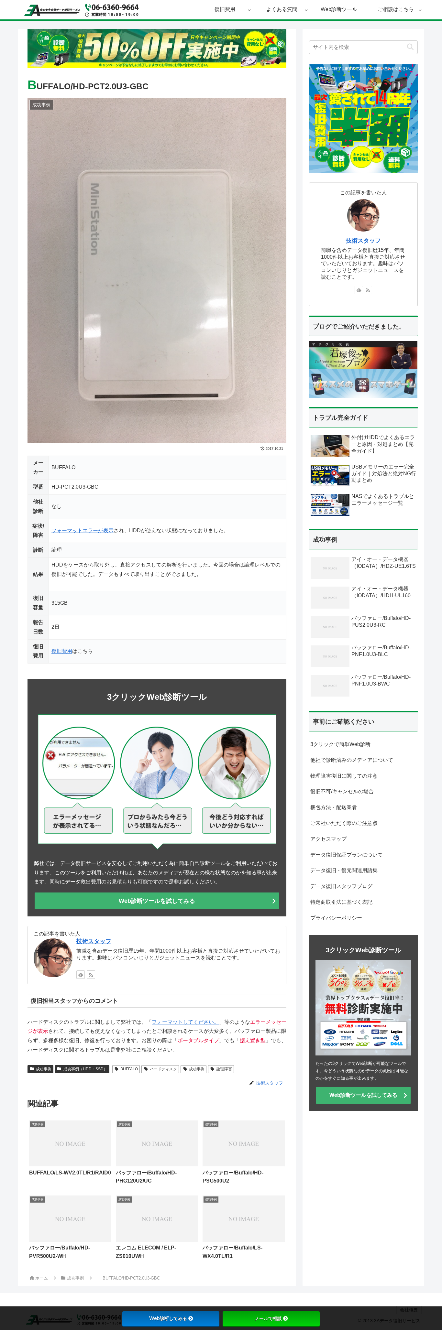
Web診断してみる (168, 1318)
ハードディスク (163, 1069)
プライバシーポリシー (336, 918)
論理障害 (224, 1069)
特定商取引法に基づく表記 (341, 902)
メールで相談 (268, 1318)
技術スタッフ (93, 941)
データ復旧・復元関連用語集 (344, 870)
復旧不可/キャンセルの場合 (342, 791)
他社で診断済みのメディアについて (351, 760)
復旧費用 (61, 651)
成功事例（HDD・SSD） (85, 1069)
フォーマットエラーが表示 (82, 530)
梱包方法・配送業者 (333, 807)
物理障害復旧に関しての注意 (344, 776)
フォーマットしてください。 (185, 1022)
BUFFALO (129, 1069)
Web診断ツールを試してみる (157, 901)
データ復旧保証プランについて (346, 855)
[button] (410, 47)
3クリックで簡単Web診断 (340, 744)
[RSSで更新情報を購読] (91, 974)
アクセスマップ (328, 839)
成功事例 (43, 1069)
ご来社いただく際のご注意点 (344, 823)
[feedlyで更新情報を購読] (80, 974)
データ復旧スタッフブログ (341, 886)
